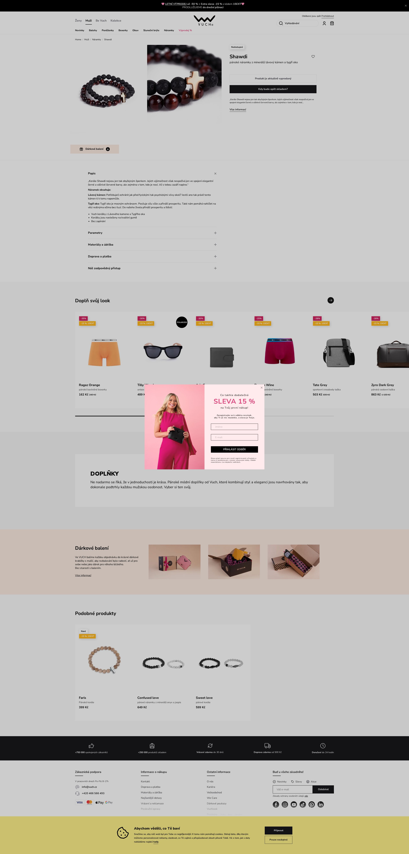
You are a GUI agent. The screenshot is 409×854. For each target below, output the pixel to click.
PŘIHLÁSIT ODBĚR (234, 449)
